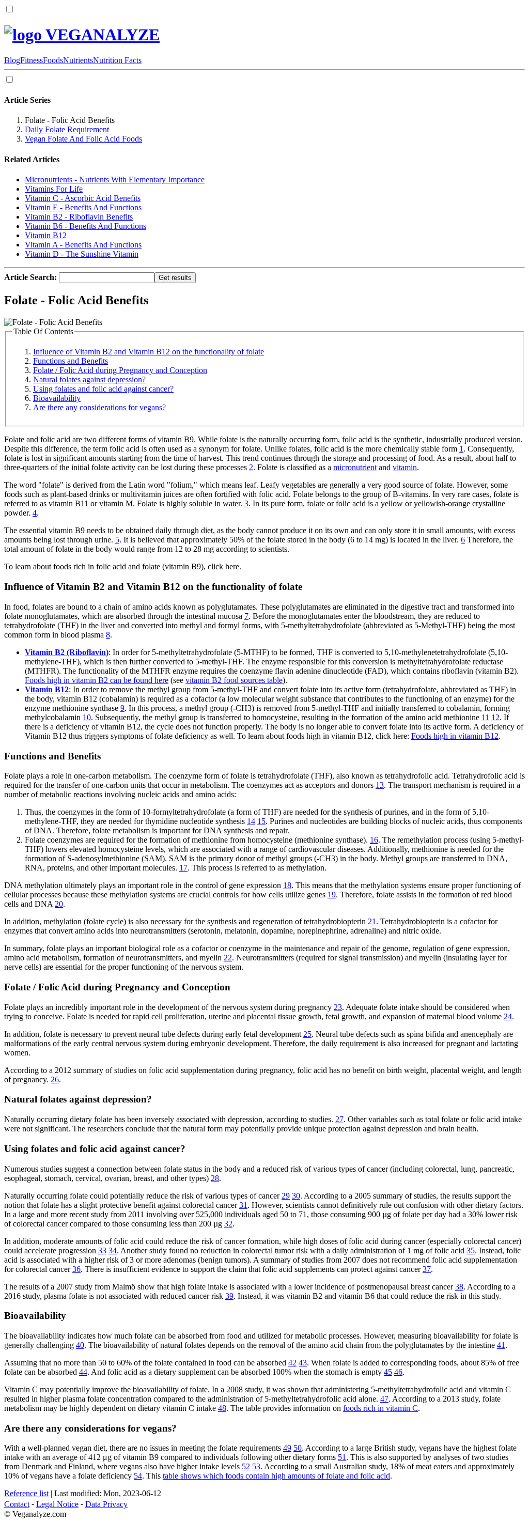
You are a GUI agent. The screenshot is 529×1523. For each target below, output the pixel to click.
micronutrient (355, 467)
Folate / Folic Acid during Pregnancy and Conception (120, 370)
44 (83, 1371)
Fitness (31, 60)
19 (332, 894)
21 (372, 921)
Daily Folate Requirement (67, 129)
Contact (16, 1504)
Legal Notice (57, 1504)
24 (508, 1016)
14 (251, 821)
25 (307, 1034)
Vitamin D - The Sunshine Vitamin (81, 254)
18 (287, 885)
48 (222, 1408)
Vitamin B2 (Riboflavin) (66, 652)
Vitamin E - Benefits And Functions (83, 207)
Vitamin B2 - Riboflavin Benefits (79, 216)
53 (256, 1466)
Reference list (26, 1493)
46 (398, 1371)
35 (470, 1250)
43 (303, 1362)
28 (215, 1178)
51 (342, 1457)
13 (380, 785)
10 (87, 717)
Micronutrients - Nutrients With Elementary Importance (115, 179)
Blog (12, 60)
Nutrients (78, 60)
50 (297, 1447)
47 (384, 1398)
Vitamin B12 (46, 235)
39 (229, 1296)
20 (59, 903)
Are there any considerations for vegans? (99, 407)
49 (287, 1447)
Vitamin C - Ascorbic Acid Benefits (83, 198)
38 (459, 1286)
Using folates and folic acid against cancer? (103, 388)
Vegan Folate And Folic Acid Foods (83, 138)
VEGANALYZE (101, 34)
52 (246, 1466)
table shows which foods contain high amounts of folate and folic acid (276, 1475)
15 (261, 821)
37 (427, 1269)
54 (138, 1475)
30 (296, 1195)
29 (286, 1195)
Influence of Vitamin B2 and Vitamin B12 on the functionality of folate (148, 351)
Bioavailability (57, 398)
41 (501, 1345)
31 (243, 1205)
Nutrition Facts (117, 60)
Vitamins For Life (54, 188)
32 (228, 1223)
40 (80, 1345)
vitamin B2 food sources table (234, 680)
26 (55, 1079)
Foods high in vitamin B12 (455, 736)
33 (102, 1250)
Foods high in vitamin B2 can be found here (96, 680)
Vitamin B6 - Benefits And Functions (85, 226)
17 (183, 867)
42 (292, 1362)
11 (485, 717)
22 (228, 957)
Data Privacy (106, 1504)
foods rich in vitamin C (380, 1408)
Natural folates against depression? (89, 379)
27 (339, 1119)
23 (338, 1007)
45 (388, 1371)
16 (374, 839)
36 (76, 1269)
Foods (53, 60)
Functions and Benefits (70, 360)
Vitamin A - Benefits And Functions (83, 244)
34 (112, 1250)
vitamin (405, 467)
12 (495, 717)
